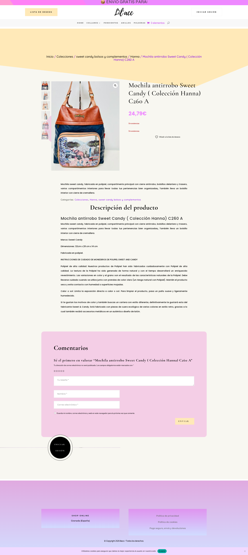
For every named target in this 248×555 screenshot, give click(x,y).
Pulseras (140, 23)
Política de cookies (167, 522)
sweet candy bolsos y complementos (101, 56)
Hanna (135, 56)
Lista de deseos (41, 12)
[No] (244, 551)
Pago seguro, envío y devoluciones (168, 528)
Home (80, 23)
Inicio (49, 56)
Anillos (126, 23)
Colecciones (65, 56)
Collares (92, 23)
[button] (115, 85)
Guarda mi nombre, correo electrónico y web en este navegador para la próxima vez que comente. (96, 413)
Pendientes (111, 23)
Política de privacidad (167, 516)
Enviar (183, 421)
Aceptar (162, 551)
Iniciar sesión (207, 12)
